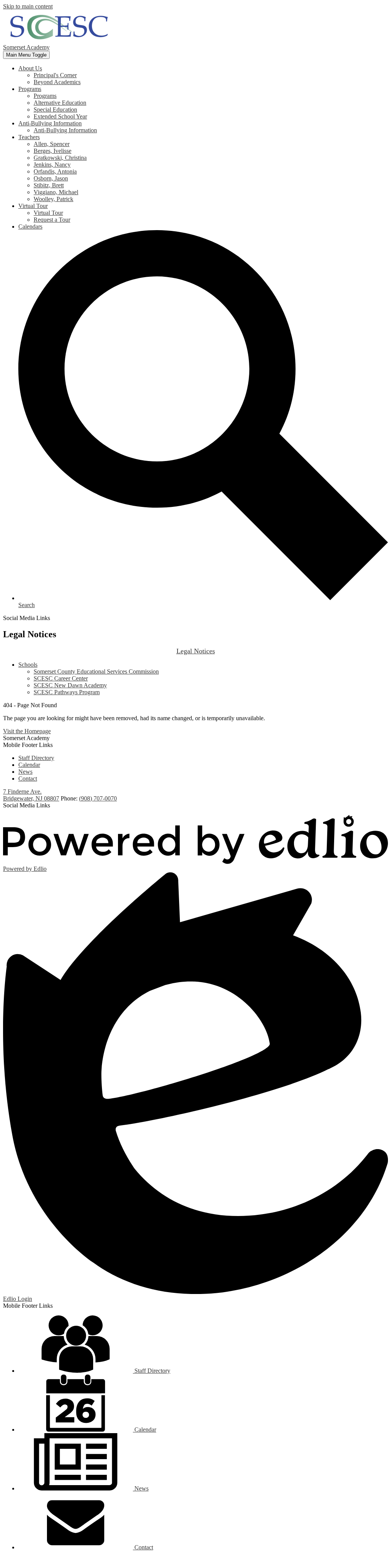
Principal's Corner (55, 75)
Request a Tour (52, 219)
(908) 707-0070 (98, 798)
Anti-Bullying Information (65, 130)
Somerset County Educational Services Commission (96, 671)
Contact (27, 778)
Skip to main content (28, 6)
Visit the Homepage (27, 731)
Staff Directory (36, 758)
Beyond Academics (57, 82)
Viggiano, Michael (56, 192)
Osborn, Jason (51, 178)
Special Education (55, 109)
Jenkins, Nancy (52, 164)
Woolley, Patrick (53, 199)
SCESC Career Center (61, 678)
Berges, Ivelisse (52, 151)
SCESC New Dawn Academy (70, 685)
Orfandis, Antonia (55, 171)
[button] (30, 68)
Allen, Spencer (51, 144)
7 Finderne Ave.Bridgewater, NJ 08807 (31, 795)
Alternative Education (60, 102)
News (25, 771)
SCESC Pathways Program (67, 692)
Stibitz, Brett (49, 185)
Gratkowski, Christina (60, 157)
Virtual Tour (48, 212)
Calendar (29, 764)
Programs (45, 96)
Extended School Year (60, 116)
